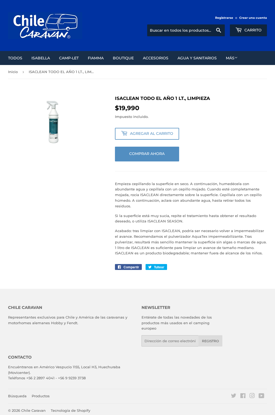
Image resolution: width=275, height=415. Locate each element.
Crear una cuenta (253, 18)
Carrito (252, 30)
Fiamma (96, 58)
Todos (15, 58)
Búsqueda (17, 396)
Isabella (40, 58)
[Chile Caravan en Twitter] (233, 396)
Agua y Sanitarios (197, 58)
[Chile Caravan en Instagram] (252, 396)
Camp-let (69, 58)
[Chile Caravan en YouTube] (261, 396)
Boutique (123, 58)
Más (230, 58)
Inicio (13, 72)
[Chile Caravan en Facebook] (243, 396)
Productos (41, 396)
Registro (210, 341)
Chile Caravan (33, 410)
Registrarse (224, 18)
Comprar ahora (147, 153)
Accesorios (155, 58)
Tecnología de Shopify (70, 410)
